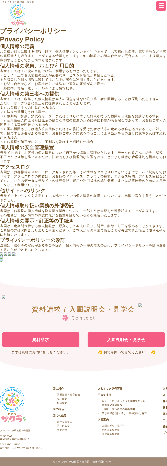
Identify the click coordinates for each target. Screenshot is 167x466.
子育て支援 (105, 395)
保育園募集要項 (111, 434)
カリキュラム (64, 421)
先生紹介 (62, 399)
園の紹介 (58, 388)
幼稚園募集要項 (111, 430)
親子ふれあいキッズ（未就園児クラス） (125, 401)
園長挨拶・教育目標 (68, 395)
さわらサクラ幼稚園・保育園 (18, 2)
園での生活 (60, 415)
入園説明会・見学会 (126, 339)
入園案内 (103, 419)
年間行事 (62, 430)
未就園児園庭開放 (112, 405)
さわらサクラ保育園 (110, 388)
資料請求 (40, 339)
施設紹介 (62, 403)
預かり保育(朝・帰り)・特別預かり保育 (124, 413)
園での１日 (63, 426)
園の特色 (58, 409)
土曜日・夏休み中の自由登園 (118, 409)
